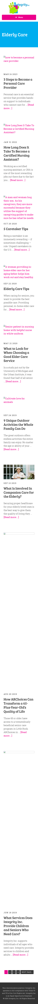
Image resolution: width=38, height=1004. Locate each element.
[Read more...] (17, 180)
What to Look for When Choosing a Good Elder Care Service (16, 354)
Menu (20, 17)
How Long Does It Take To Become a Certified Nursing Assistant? (17, 153)
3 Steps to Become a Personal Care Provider (18, 83)
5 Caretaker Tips (16, 228)
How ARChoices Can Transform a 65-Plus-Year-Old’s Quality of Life (18, 705)
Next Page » (27, 972)
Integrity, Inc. (19, 8)
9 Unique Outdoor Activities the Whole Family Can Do (18, 424)
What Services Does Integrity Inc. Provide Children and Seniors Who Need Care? (18, 925)
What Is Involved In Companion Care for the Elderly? (19, 492)
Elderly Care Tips (16, 288)
